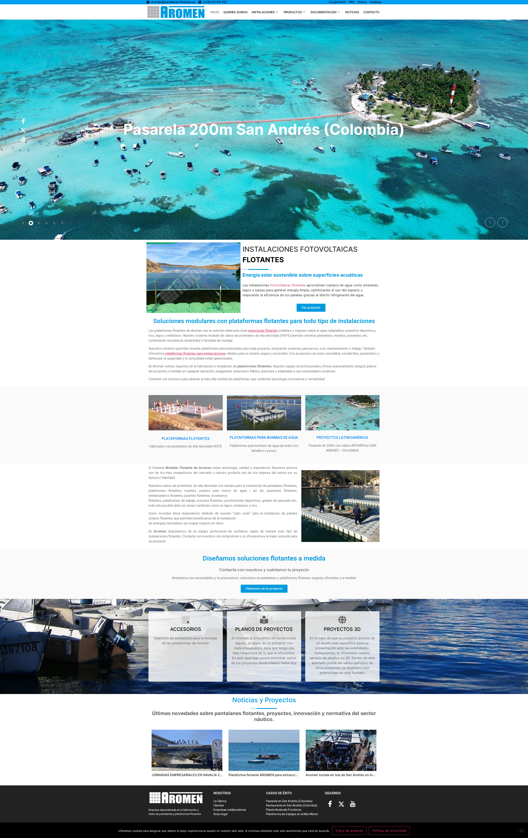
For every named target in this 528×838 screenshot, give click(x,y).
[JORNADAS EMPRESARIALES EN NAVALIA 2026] (187, 750)
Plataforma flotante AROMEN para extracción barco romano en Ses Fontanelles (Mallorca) (299, 775)
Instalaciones (263, 12)
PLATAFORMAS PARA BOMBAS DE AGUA (264, 437)
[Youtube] (353, 804)
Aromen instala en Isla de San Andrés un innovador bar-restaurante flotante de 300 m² (374, 775)
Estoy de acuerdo (349, 831)
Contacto (371, 12)
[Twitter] (341, 804)
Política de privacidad (389, 831)
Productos (293, 12)
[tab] (23, 223)
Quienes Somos (235, 12)
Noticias (352, 12)
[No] (521, 830)
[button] (490, 222)
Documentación (323, 12)
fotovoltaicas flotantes (288, 285)
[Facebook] (330, 804)
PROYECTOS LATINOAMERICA (342, 437)
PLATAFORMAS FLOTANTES (186, 438)
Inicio (214, 12)
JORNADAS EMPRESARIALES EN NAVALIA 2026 (189, 775)
